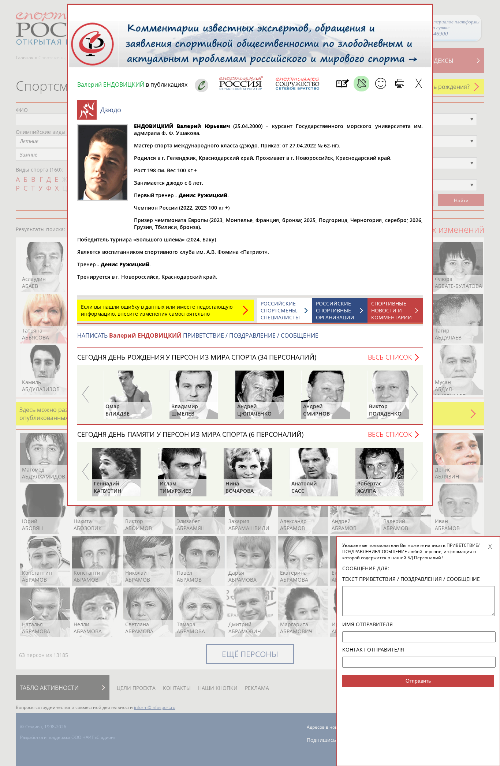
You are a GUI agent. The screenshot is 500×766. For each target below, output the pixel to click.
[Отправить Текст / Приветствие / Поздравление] (380, 83)
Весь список (390, 357)
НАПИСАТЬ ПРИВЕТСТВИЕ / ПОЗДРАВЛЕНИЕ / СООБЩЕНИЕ (197, 335)
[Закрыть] (418, 83)
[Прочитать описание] (361, 83)
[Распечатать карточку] (399, 83)
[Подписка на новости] (342, 83)
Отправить (418, 681)
